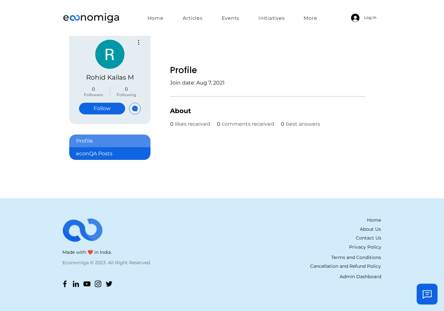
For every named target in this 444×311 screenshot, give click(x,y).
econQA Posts (94, 153)
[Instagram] (98, 283)
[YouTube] (87, 283)
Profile (84, 141)
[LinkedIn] (76, 283)
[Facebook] (64, 283)
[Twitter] (109, 283)
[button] (272, 18)
